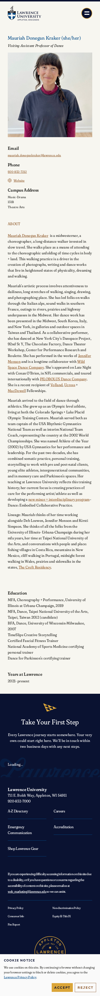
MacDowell (17, 390)
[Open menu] (86, 13)
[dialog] (50, 975)
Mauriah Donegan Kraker (28, 235)
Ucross (69, 384)
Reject (85, 987)
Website (19, 180)
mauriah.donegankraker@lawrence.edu (34, 155)
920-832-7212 (17, 172)
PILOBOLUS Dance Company (63, 379)
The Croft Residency (35, 567)
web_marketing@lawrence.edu (27, 891)
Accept (62, 987)
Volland (56, 384)
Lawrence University (27, 789)
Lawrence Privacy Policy (20, 977)
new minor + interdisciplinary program (59, 499)
